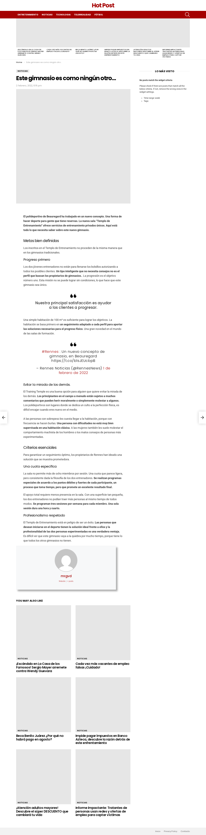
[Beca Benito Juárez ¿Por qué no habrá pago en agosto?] (88, 32)
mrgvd (66, 576)
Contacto (185, 831)
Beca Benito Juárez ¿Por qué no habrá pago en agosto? (87, 51)
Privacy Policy (170, 831)
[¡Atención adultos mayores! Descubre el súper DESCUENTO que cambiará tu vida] (146, 32)
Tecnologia (63, 14)
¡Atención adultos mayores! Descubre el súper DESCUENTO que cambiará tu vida (146, 52)
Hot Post (103, 5)
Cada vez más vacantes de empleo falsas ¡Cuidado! (59, 50)
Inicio (157, 831)
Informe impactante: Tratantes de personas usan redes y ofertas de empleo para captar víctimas (173, 53)
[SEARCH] (187, 14)
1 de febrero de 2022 (84, 370)
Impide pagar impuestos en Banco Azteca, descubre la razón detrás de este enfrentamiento (117, 52)
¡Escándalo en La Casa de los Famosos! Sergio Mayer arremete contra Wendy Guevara (31, 52)
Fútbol (98, 14)
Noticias (47, 14)
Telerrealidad (82, 14)
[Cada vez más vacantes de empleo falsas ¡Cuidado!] (59, 32)
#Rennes (50, 351)
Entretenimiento (28, 14)
